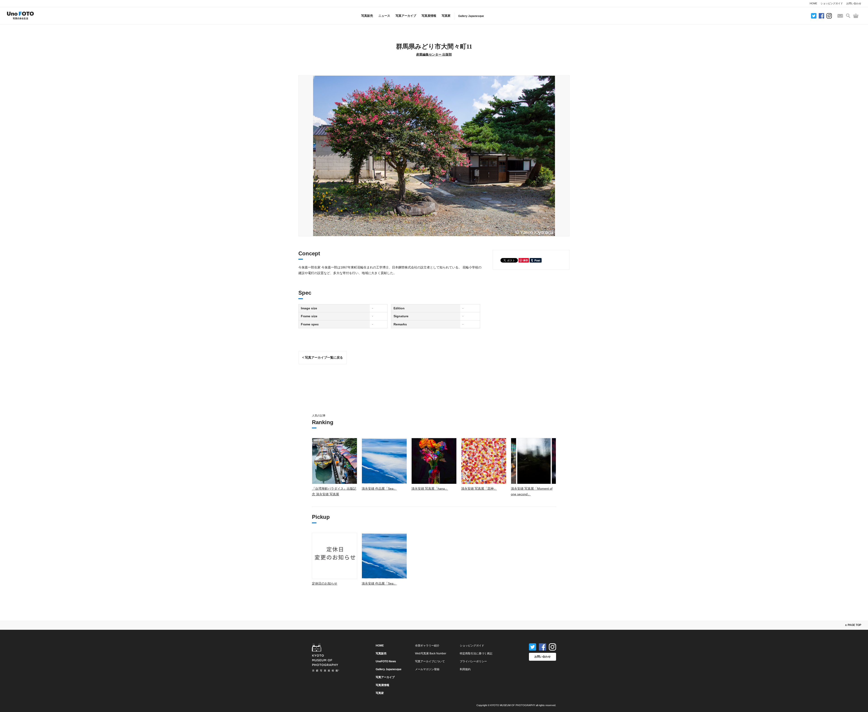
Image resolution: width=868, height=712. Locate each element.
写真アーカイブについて (430, 661)
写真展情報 (429, 15)
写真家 (446, 15)
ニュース (384, 15)
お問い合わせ (853, 3)
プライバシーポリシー (473, 661)
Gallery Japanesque (471, 16)
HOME (813, 3)
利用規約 (465, 669)
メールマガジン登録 (427, 669)
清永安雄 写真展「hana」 (429, 488)
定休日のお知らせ (324, 583)
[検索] (848, 15)
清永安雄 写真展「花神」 (479, 488)
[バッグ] (856, 16)
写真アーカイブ (406, 15)
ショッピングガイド (832, 3)
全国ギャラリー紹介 (427, 645)
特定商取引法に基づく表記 (476, 653)
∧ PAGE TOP (853, 625)
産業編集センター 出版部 (434, 54)
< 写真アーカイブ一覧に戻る (322, 357)
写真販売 (367, 15)
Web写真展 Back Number (430, 653)
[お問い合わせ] (840, 16)
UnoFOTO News (386, 661)
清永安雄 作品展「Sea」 (379, 488)
